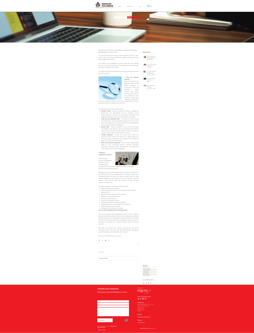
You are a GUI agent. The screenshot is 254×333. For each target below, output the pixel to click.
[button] (130, 6)
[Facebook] (146, 283)
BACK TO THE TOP (101, 329)
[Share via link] (108, 240)
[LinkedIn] (144, 283)
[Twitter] (148, 283)
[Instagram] (151, 283)
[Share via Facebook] (99, 240)
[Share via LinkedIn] (105, 240)
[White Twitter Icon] (143, 299)
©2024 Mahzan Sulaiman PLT (145, 328)
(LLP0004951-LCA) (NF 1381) (152, 328)
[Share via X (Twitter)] (102, 240)
